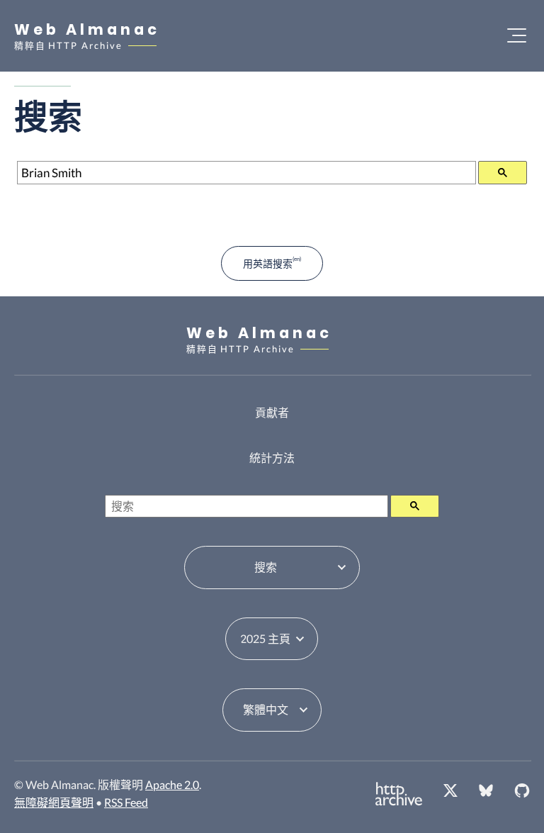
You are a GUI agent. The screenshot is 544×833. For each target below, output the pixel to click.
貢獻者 (272, 412)
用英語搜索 (268, 263)
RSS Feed (126, 802)
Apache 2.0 (172, 784)
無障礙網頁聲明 (54, 802)
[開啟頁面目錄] (517, 35)
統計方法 (272, 457)
